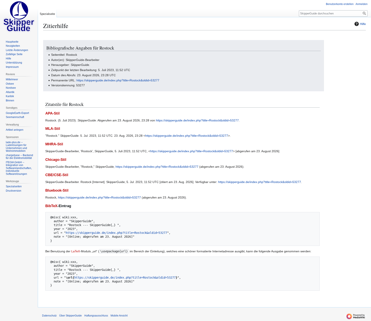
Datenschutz (49, 315)
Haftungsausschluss (96, 315)
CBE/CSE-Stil (56, 175)
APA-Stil (52, 113)
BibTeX (51, 206)
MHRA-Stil (54, 144)
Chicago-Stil (55, 160)
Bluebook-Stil (56, 190)
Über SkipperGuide (70, 315)
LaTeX (75, 251)
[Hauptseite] (19, 17)
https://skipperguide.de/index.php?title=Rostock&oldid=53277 (117, 80)
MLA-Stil (52, 129)
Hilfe (363, 24)
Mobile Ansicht (119, 315)
